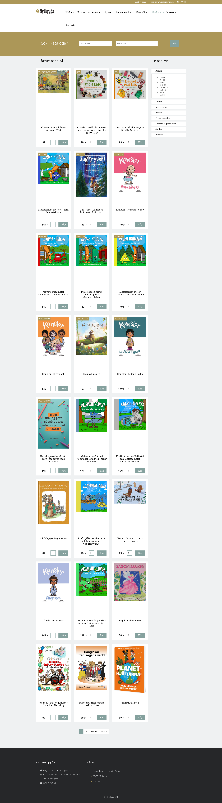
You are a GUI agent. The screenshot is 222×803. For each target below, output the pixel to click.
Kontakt (70, 25)
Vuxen (163, 89)
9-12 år (163, 84)
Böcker (69, 12)
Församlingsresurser (165, 123)
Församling (142, 12)
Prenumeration (124, 12)
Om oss (96, 781)
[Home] (45, 11)
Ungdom (164, 87)
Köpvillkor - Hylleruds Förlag (107, 771)
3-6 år (162, 79)
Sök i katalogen (54, 43)
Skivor (80, 12)
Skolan (158, 129)
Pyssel (108, 12)
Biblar (162, 94)
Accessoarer (94, 12)
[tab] (168, 71)
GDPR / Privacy (100, 776)
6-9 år (162, 82)
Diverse (170, 12)
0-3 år (162, 77)
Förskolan (157, 12)
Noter (162, 92)
